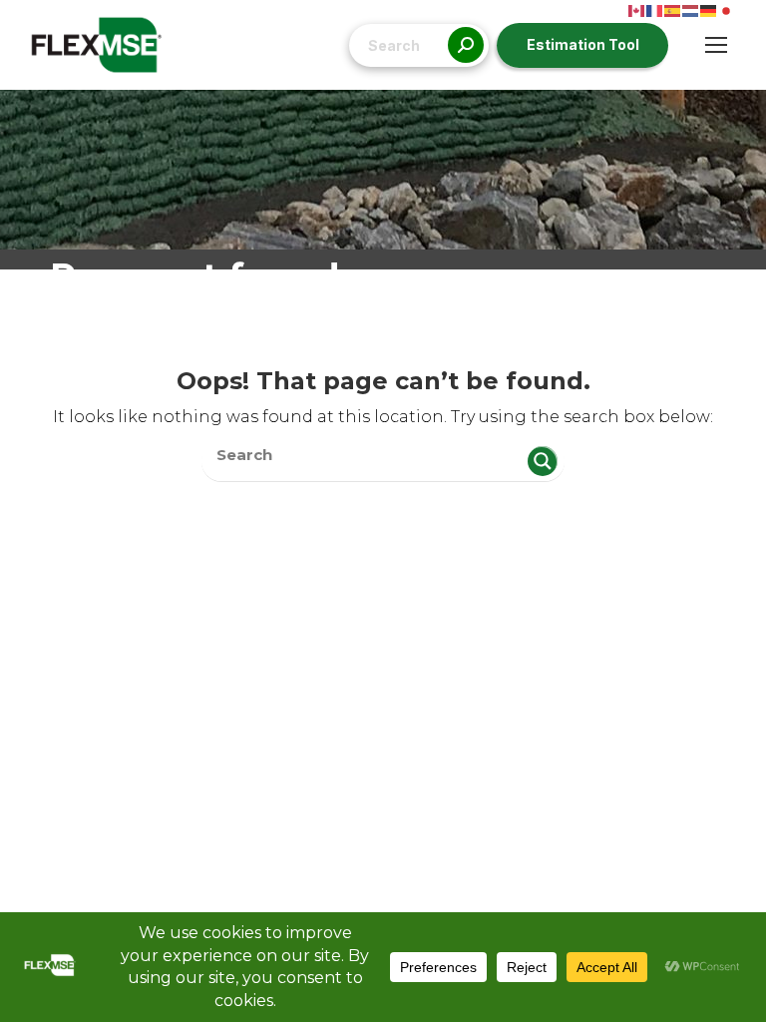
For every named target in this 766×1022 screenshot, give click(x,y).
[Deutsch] (709, 9)
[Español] (673, 9)
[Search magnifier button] (543, 461)
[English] (637, 9)
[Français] (655, 9)
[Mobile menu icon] (716, 45)
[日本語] (727, 9)
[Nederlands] (691, 9)
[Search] (466, 45)
